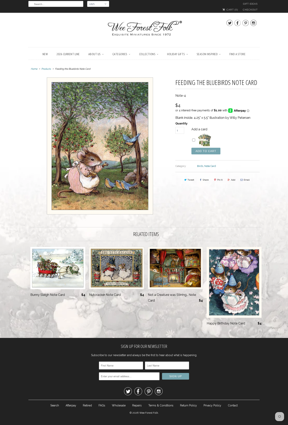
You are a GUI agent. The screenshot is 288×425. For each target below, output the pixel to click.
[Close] (200, 160)
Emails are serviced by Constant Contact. (173, 239)
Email (91, 188)
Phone (92, 211)
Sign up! (144, 251)
